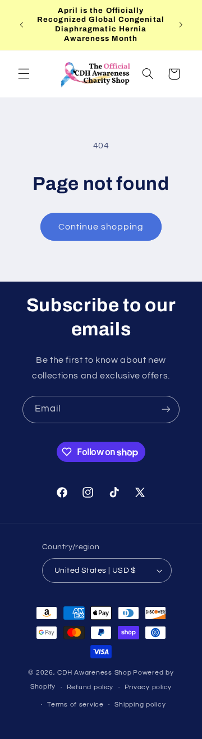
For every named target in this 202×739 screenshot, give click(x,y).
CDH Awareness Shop (94, 673)
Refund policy (90, 687)
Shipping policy (140, 704)
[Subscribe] (166, 409)
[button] (23, 74)
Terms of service (75, 704)
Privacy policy (148, 687)
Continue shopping (101, 226)
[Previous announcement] (21, 24)
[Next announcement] (180, 24)
